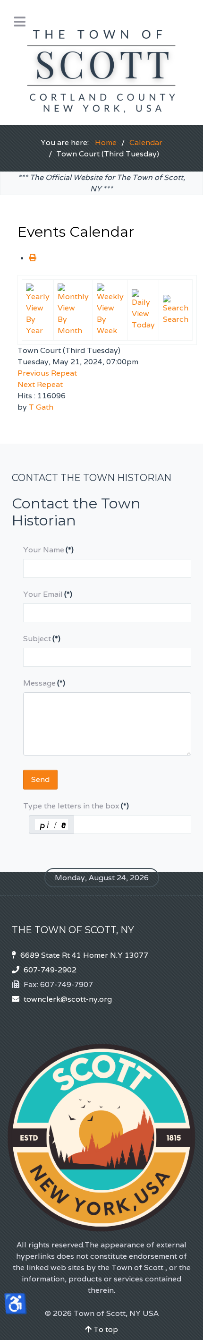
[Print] (32, 258)
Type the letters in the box (76, 806)
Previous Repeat (47, 373)
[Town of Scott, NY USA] (101, 1138)
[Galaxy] (101, 62)
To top (105, 1329)
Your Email (47, 594)
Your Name (48, 550)
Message (44, 683)
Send (40, 779)
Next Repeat (40, 384)
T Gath (41, 407)
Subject (41, 639)
